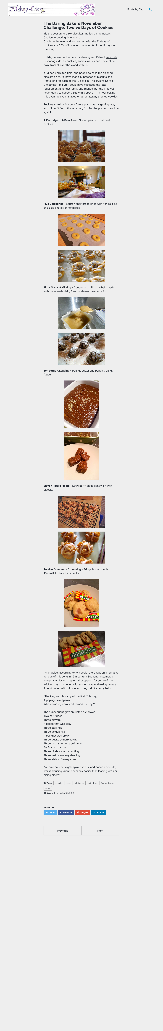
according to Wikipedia (73, 672)
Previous (62, 830)
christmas (79, 783)
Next (100, 830)
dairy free (92, 783)
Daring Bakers (107, 783)
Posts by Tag (135, 9)
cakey (68, 783)
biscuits (58, 783)
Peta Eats (111, 57)
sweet (48, 788)
